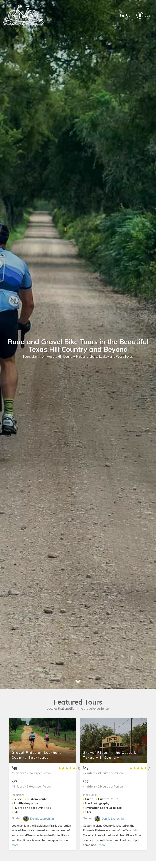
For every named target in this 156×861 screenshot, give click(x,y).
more (15, 845)
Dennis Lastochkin (42, 818)
